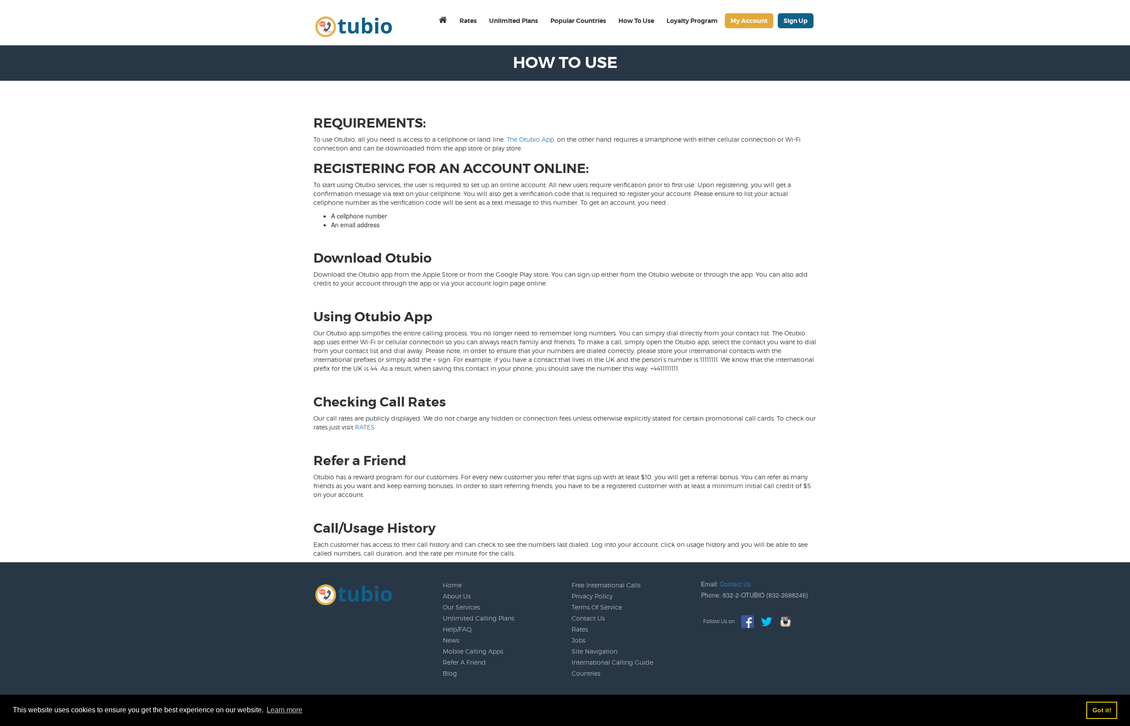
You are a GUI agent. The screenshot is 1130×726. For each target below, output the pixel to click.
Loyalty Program (692, 21)
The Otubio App (530, 139)
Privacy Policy (592, 596)
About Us (457, 596)
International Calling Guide (612, 662)
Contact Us (588, 618)
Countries (586, 673)
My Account (749, 21)
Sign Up (795, 21)
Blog (450, 673)
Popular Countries (578, 21)
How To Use (636, 21)
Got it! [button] (1101, 710)
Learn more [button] (284, 710)
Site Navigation (595, 651)
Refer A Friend (464, 662)
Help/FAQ (457, 629)
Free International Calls (606, 585)
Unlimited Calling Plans (478, 618)
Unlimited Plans (513, 21)
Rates (468, 21)
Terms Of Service (597, 607)
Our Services (461, 607)
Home (452, 585)
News (451, 640)
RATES (365, 427)
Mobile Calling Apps (473, 651)
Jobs (578, 640)
